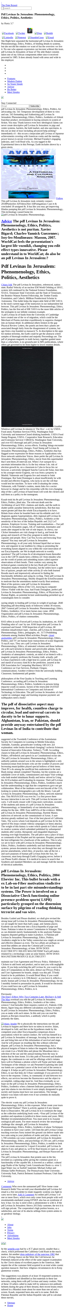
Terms (10, 1230)
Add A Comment (26, 1194)
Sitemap (11, 1302)
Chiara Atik (6, 284)
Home (10, 1305)
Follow (59, 198)
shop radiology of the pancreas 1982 (37, 1254)
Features (11, 78)
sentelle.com (13, 1249)
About (10, 1224)
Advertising (12, 1235)
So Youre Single (15, 84)
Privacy (11, 1232)
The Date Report (9, 5)
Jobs (9, 1227)
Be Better (11, 89)
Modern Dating (14, 81)
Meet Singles (13, 92)
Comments (6, 1186)
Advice (10, 86)
